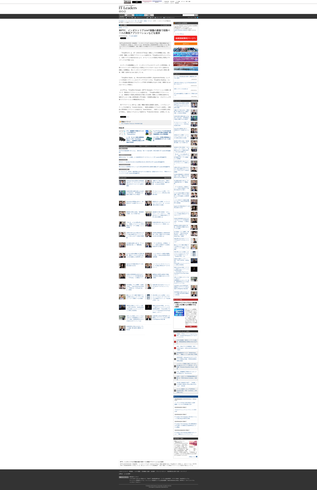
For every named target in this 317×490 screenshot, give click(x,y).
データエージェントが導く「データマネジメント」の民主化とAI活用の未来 (161, 192)
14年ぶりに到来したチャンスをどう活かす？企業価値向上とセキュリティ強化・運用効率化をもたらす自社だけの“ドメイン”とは (181, 280)
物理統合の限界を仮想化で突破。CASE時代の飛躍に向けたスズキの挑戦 (161, 276)
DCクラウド (146, 2)
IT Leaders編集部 (133, 36)
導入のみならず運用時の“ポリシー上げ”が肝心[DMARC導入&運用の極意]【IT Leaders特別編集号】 (144, 166)
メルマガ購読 (137, 471)
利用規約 (131, 471)
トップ (121, 16)
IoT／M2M (140, 21)
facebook (122, 11)
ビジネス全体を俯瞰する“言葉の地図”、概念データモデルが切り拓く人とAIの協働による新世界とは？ (135, 255)
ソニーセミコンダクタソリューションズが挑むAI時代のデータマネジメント (161, 265)
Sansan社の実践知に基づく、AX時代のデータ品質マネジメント (181, 130)
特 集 (149, 15)
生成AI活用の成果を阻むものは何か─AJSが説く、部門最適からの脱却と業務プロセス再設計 (135, 192)
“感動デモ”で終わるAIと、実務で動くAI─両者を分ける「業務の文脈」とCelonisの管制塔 (161, 182)
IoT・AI (182, 1)
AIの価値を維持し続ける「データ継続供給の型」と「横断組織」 (181, 182)
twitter (120, 11)
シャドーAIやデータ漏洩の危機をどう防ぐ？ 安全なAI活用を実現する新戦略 (161, 255)
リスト (127, 38)
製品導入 (157, 2)
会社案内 (153, 471)
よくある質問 (127, 473)
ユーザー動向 (130, 17)
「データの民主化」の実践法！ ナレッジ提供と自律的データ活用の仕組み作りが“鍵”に (161, 244)
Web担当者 (166, 1)
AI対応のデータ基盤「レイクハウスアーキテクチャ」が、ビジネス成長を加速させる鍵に (161, 203)
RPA (153, 17)
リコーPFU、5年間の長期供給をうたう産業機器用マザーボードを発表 (162, 139)
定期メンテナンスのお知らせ (181, 88)
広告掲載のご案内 (146, 471)
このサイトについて (123, 471)
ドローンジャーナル (189, 480)
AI (148, 17)
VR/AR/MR (137, 123)
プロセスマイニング (141, 17)
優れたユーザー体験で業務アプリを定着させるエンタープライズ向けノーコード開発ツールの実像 (135, 296)
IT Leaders (128, 7)
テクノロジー (139, 15)
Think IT (149, 478)
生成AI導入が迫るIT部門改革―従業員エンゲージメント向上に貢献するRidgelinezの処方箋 (161, 317)
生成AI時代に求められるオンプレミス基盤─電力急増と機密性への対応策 (135, 328)
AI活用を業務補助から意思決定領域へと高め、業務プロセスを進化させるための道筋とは (161, 234)
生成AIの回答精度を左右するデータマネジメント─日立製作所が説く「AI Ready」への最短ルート (135, 276)
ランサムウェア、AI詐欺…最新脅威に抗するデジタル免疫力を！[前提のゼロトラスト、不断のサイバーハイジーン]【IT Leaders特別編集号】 (145, 172)
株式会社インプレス (134, 476)
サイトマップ (184, 471)
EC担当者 (172, 1)
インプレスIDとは (179, 34)
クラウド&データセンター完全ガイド (138, 478)
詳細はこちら (192, 456)
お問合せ (121, 473)
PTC (122, 123)
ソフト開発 (178, 1)
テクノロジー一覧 (132, 21)
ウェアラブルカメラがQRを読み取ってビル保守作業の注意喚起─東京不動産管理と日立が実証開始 (162, 132)
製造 (141, 123)
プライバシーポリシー (161, 471)
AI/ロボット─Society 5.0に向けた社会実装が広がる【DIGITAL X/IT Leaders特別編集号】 (142, 162)
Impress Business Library (180, 30)
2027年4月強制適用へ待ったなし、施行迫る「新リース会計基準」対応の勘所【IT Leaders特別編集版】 (145, 151)
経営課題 (129, 15)
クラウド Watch (175, 478)
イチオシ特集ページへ (190, 326)
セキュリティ (159, 17)
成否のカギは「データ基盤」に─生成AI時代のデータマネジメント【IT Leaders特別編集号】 (143, 157)
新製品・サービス (148, 21)
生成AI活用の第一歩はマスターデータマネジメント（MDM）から (181, 163)
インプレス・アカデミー (135, 482)
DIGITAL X (182, 480)
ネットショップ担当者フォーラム (137, 480)
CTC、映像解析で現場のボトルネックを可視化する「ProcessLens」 (135, 132)
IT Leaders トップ (123, 21)
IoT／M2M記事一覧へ (165, 25)
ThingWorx (126, 123)
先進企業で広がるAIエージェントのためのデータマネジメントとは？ (161, 286)
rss (125, 11)
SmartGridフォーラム (184, 478)
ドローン (172, 2)
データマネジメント (170, 17)
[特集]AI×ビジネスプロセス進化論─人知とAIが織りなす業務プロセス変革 (185, 305)
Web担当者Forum (156, 478)
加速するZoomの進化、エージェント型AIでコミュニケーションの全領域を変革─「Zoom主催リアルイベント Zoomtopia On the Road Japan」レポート (161, 309)
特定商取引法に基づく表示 (173, 471)
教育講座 (177, 2)
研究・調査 (188, 1)
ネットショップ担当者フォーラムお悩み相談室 (156, 480)
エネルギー (166, 2)
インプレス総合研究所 (166, 478)
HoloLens (132, 123)
